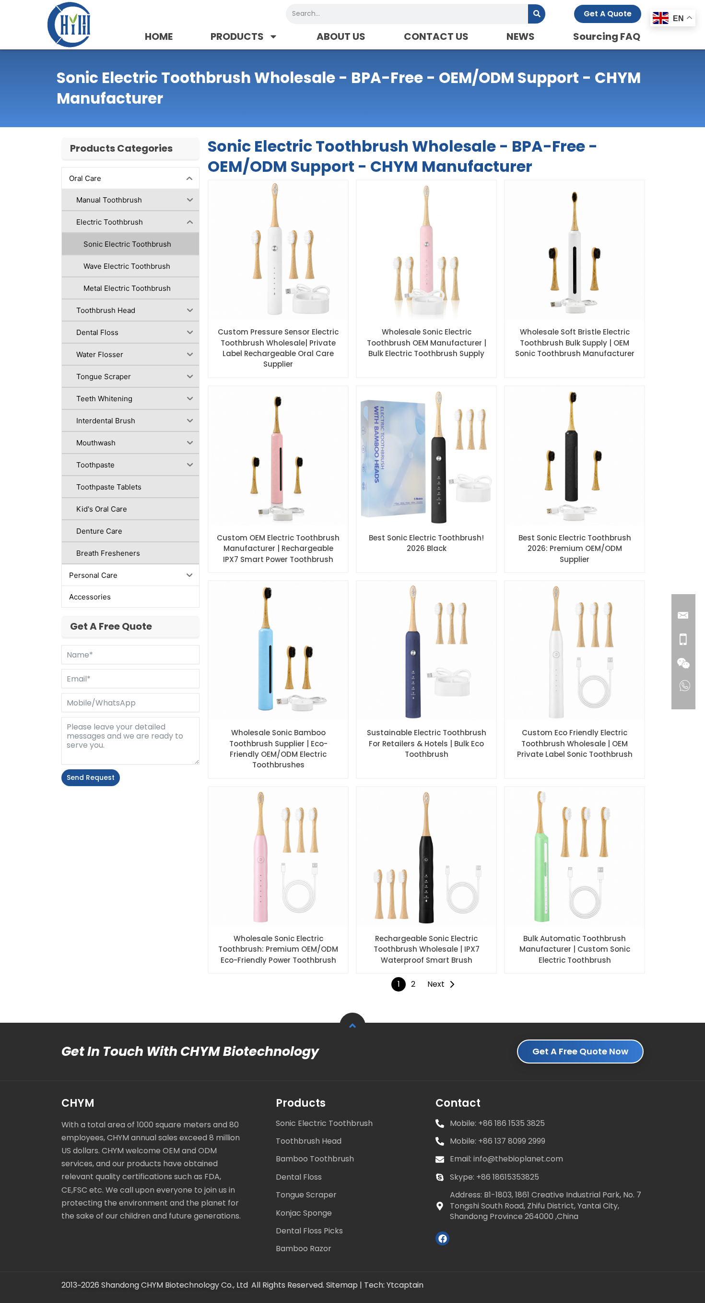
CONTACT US (436, 36)
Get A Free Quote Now (580, 1051)
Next (436, 984)
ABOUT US (341, 36)
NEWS (520, 36)
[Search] (536, 14)
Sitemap (342, 1285)
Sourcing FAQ (606, 36)
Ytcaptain (405, 1285)
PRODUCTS (237, 36)
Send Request (91, 777)
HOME (159, 36)
